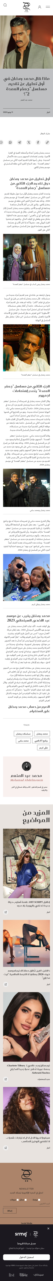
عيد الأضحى (39, 630)
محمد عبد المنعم (26, 100)
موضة (35, 1199)
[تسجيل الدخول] (40, 7)
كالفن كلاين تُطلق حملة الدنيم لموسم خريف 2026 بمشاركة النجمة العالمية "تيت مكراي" (27, 974)
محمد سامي (15, 408)
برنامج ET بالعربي (41, 740)
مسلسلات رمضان (23, 733)
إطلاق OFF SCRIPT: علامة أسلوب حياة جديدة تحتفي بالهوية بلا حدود (29, 904)
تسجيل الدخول (26, 1257)
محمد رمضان (33, 193)
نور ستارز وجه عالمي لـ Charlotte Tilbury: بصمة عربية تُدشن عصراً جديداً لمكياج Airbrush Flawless (28, 1069)
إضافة (9, 1210)
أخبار (48, 112)
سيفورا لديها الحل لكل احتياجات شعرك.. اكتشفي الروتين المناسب (28, 1139)
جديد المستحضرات (44, 1079)
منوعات (13, 1199)
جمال (22, 1199)
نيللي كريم (43, 747)
